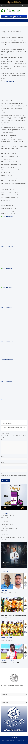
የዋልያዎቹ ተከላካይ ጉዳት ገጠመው (7, 524)
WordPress (18, 742)
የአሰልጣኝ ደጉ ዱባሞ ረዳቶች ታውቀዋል (8, 515)
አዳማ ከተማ (3, 660)
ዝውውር (8, 660)
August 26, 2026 (4, 664)
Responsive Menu (22, 5)
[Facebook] (11, 738)
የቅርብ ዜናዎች (5, 571)
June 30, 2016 (3, 35)
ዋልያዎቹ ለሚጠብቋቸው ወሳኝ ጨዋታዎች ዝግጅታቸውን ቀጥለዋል (12, 520)
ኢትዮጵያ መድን (3, 590)
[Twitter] (15, 738)
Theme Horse (22, 740)
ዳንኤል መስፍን (10, 593)
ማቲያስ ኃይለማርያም (12, 664)
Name (2, 456)
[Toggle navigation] (2, 20)
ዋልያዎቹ (2, 613)
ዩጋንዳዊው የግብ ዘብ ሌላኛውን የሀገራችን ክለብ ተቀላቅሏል (11, 533)
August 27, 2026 (4, 593)
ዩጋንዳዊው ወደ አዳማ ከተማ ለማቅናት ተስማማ (9, 528)
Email (2, 462)
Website (2, 468)
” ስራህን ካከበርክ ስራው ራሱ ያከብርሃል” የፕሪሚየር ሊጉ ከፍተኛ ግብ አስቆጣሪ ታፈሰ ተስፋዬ (14, 422)
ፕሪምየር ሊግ (12, 660)
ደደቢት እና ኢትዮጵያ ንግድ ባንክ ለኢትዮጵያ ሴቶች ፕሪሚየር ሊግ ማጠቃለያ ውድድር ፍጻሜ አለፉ (14, 428)
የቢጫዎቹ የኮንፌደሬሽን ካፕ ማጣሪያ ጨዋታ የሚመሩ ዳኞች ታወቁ (12, 537)
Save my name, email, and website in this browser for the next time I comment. (13, 476)
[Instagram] (13, 738)
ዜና (1, 28)
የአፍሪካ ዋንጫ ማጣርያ (9, 613)
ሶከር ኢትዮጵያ (9, 35)
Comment (3, 439)
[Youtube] (17, 738)
